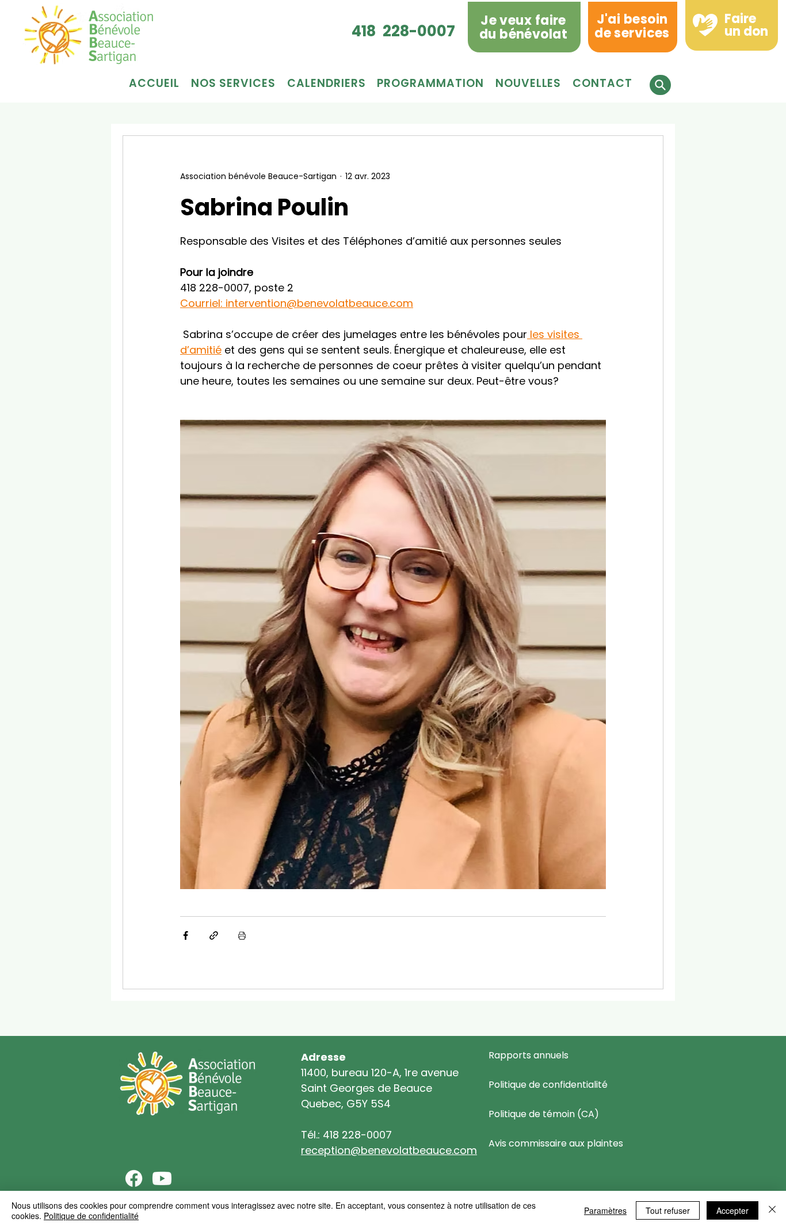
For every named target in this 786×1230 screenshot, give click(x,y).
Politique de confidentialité (548, 1084)
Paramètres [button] (605, 1210)
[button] (430, 83)
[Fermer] (772, 1210)
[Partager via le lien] (213, 935)
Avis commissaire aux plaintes (556, 1143)
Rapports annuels (528, 1055)
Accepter (732, 1210)
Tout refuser (668, 1210)
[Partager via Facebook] (185, 935)
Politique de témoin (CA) (544, 1114)
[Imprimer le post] (241, 935)
